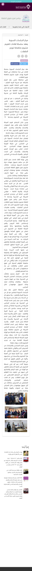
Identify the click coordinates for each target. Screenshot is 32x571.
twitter (24, 64)
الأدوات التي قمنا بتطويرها (21, 26)
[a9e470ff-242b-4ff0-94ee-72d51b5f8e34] (16, 426)
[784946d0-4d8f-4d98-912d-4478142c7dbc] (16, 412)
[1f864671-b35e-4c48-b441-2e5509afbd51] (16, 399)
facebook (15, 64)
